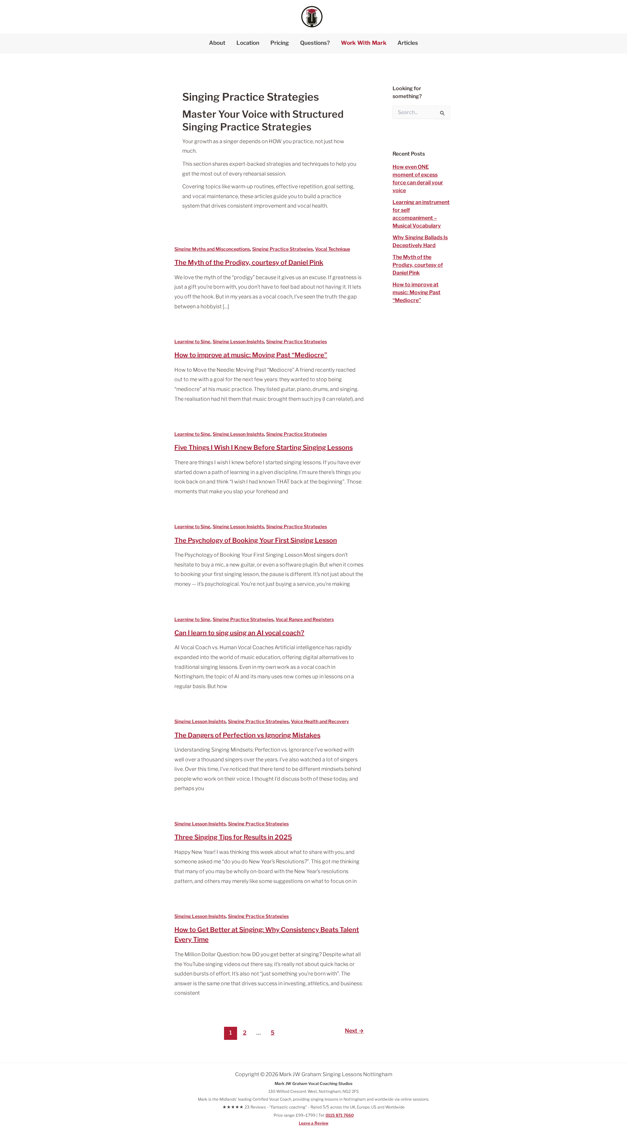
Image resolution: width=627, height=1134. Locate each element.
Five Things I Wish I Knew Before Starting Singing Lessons (263, 447)
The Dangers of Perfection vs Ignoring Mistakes (247, 735)
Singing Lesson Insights (238, 341)
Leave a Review (314, 1123)
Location (247, 43)
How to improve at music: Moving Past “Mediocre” (250, 355)
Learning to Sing (192, 341)
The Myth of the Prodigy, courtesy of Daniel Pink (248, 262)
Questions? (315, 43)
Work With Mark (363, 43)
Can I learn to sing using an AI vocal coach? (239, 633)
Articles (407, 43)
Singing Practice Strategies (282, 249)
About (217, 43)
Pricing (279, 43)
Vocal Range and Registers (305, 619)
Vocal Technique (332, 249)
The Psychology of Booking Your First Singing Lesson (255, 540)
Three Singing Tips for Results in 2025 (233, 837)
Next (354, 1030)
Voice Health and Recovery (320, 721)
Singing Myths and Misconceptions (212, 249)
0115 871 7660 (340, 1115)
